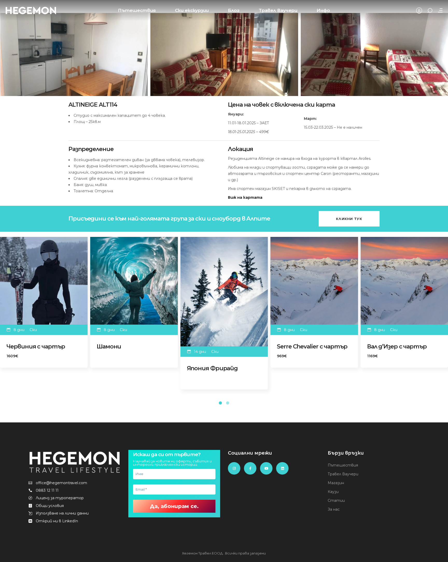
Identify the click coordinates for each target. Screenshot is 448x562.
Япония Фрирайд (212, 368)
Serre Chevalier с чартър (312, 346)
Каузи (333, 491)
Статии (336, 500)
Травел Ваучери (343, 474)
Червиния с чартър (35, 346)
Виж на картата (245, 197)
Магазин (336, 483)
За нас (334, 509)
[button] (220, 403)
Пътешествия (343, 465)
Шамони (109, 346)
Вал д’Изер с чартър (397, 346)
